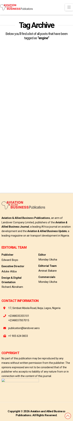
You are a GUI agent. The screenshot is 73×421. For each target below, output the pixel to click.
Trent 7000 (48, 171)
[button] (69, 7)
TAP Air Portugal (29, 171)
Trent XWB (7, 178)
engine (29, 164)
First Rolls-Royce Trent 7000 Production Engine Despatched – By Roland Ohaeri (33, 118)
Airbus (16, 164)
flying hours (45, 164)
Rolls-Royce (8, 171)
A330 (4, 164)
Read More (14, 151)
